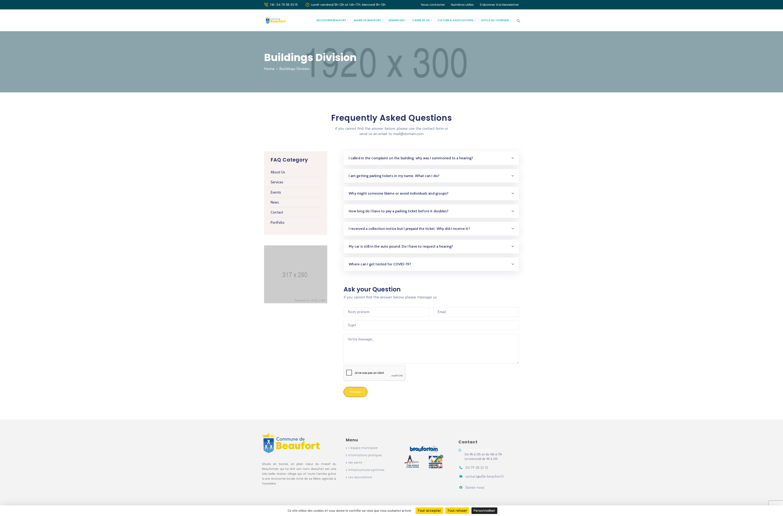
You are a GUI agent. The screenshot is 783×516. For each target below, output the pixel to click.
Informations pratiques (365, 455)
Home (269, 68)
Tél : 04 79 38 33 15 (284, 4)
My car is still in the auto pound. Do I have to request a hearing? (401, 246)
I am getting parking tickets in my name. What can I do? (394, 176)
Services (277, 182)
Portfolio (277, 222)
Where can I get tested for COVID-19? (380, 264)
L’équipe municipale (363, 448)
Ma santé (355, 463)
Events (276, 192)
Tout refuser (457, 510)
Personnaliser (484, 510)
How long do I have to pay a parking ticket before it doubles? (398, 211)
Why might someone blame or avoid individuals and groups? (398, 193)
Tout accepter (429, 510)
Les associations (360, 477)
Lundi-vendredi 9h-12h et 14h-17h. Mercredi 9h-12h (348, 4)
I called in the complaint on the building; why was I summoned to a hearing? (411, 158)
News (275, 202)
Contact (277, 212)
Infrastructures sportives (366, 470)
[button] (518, 21)
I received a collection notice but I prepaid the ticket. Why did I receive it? (409, 228)
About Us (278, 172)
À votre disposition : (479, 450)
